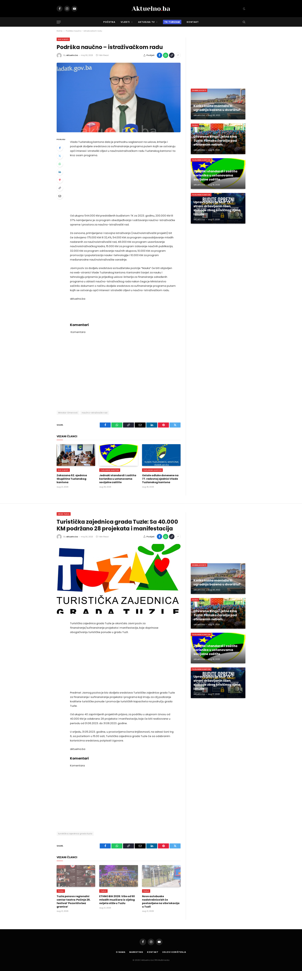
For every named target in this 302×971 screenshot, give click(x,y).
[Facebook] (60, 148)
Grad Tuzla (63, 514)
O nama (120, 952)
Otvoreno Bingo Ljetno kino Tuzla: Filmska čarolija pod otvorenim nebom (215, 141)
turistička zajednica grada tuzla (75, 833)
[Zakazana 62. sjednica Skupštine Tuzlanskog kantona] (76, 455)
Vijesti (125, 22)
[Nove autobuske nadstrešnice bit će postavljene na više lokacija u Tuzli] (161, 876)
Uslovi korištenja (174, 952)
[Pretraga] (243, 22)
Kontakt (193, 22)
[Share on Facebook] (159, 55)
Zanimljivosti (199, 90)
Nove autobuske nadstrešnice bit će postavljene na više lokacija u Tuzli (160, 901)
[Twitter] (60, 156)
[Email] (60, 196)
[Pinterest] (60, 180)
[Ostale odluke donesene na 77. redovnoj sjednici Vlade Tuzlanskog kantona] (161, 455)
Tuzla (195, 125)
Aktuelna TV (146, 22)
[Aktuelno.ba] (151, 8)
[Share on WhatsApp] (165, 55)
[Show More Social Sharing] (178, 55)
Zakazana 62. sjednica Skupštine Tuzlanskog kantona (72, 479)
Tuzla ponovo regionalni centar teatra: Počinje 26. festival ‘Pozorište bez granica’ (73, 901)
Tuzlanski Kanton (110, 470)
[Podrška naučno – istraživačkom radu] (119, 97)
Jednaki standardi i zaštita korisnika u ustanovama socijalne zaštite (117, 479)
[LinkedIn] (60, 172)
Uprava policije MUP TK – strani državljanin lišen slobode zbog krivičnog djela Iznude (216, 208)
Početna (109, 22)
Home (59, 31)
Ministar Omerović (68, 412)
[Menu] (59, 22)
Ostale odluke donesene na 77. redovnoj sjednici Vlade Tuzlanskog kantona (160, 479)
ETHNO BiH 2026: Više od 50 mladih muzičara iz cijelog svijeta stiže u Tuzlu (117, 900)
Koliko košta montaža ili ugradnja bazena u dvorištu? (216, 108)
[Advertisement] (123, 186)
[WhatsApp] (60, 164)
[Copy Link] (171, 55)
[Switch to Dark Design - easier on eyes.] (243, 8)
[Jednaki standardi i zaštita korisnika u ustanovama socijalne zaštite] (118, 455)
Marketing (136, 952)
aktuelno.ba (72, 55)
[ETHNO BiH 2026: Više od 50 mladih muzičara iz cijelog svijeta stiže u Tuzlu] (118, 876)
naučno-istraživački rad (94, 412)
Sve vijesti (63, 39)
